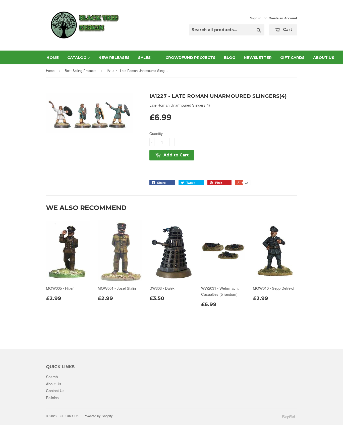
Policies (52, 397)
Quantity (156, 133)
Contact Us (55, 390)
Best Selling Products (80, 70)
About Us (53, 383)
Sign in (255, 18)
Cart (287, 29)
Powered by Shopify (98, 415)
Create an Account (283, 18)
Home (50, 70)
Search (52, 376)
